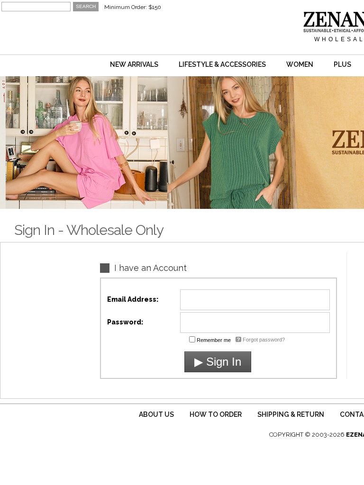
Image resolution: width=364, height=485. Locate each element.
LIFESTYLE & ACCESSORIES (222, 64)
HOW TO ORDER (216, 414)
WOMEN (299, 64)
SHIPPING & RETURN (290, 414)
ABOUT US (156, 414)
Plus (342, 64)
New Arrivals (134, 64)
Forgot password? (264, 339)
